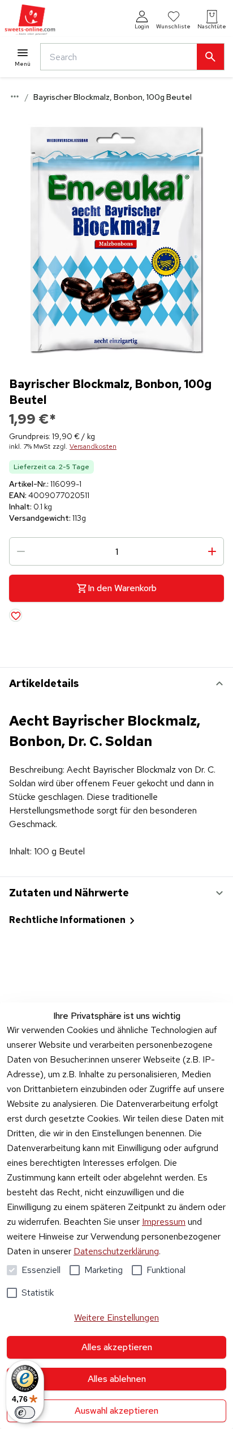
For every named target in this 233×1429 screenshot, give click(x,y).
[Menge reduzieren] (21, 551)
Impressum (163, 1222)
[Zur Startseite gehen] (30, 20)
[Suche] (210, 57)
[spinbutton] (116, 551)
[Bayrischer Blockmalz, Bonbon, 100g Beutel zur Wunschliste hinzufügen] (15, 615)
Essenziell (41, 1270)
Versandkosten (93, 446)
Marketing (103, 1270)
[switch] (25, 1412)
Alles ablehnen (117, 1379)
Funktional (165, 1270)
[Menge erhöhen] (212, 551)
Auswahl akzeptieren (116, 1411)
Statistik (37, 1293)
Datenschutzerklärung (116, 1251)
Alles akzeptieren (116, 1347)
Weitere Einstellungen (116, 1317)
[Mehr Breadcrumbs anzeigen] (14, 96)
